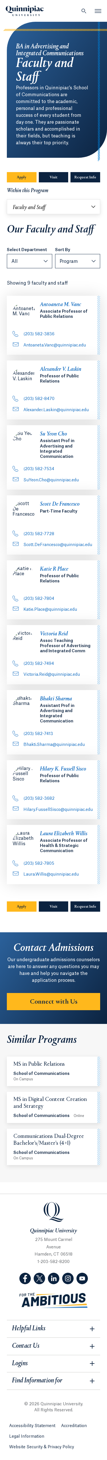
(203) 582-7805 (38, 864)
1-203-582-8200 (53, 1262)
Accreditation (74, 1426)
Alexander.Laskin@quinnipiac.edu (56, 410)
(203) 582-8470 (38, 399)
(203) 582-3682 (38, 799)
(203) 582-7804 (38, 599)
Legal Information (26, 1437)
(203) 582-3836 (38, 334)
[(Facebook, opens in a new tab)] (25, 1278)
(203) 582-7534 (38, 469)
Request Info (87, 178)
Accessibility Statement (32, 1426)
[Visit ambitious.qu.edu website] (53, 1301)
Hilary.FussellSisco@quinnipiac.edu (58, 810)
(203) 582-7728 (38, 534)
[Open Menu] (98, 11)
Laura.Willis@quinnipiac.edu (51, 874)
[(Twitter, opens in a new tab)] (39, 1278)
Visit (53, 178)
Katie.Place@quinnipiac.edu (50, 610)
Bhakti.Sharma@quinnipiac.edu (54, 745)
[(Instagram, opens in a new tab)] (68, 1278)
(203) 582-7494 (38, 664)
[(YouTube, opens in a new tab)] (82, 1278)
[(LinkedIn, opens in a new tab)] (53, 1278)
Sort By (62, 250)
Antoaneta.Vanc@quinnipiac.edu (54, 345)
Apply (21, 178)
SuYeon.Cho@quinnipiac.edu (51, 480)
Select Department (27, 250)
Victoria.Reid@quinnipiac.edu (51, 675)
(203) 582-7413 (38, 734)
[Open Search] (84, 11)
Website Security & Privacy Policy (41, 1447)
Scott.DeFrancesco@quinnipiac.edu (57, 545)
